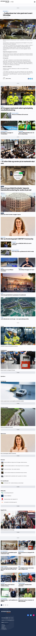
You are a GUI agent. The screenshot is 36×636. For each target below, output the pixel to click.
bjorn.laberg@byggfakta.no (9, 620)
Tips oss (3, 624)
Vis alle (18, 372)
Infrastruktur (5, 11)
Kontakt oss (4, 627)
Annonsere (3, 625)
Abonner (3, 626)
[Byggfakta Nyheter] (5, 1)
